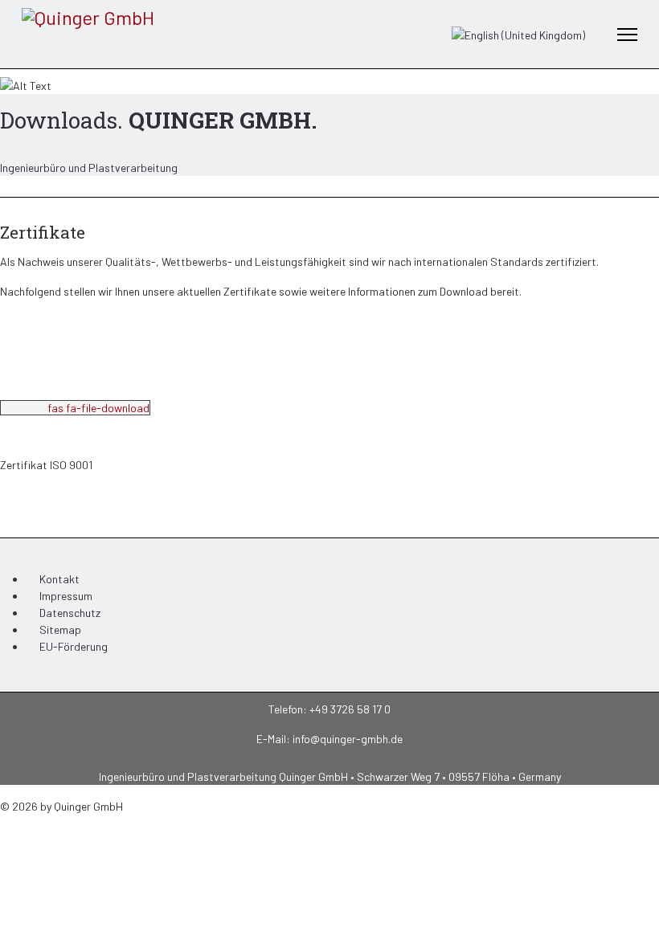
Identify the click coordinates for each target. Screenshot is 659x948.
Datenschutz (69, 612)
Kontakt (59, 579)
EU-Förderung (73, 646)
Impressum (65, 596)
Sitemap (60, 629)
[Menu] (627, 34)
